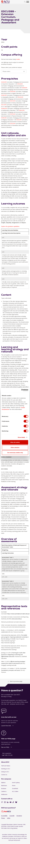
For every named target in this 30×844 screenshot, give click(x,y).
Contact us (4, 774)
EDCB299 (20, 84)
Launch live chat (6, 726)
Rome (13, 785)
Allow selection (15, 447)
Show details (21, 437)
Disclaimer (19, 815)
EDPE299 (13, 114)
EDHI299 (12, 101)
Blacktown (4, 785)
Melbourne (4, 794)
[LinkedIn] (7, 802)
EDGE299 (4, 95)
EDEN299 (13, 91)
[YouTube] (10, 802)
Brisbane (3, 788)
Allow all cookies (15, 442)
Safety (8, 818)
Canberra (3, 791)
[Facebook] (2, 802)
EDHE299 (20, 97)
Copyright (11, 815)
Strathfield (15, 788)
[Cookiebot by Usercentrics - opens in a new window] (21, 390)
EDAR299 (4, 82)
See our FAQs (5, 747)
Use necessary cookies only (15, 452)
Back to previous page (16, 681)
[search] (25, 2)
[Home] (7, 3)
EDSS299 (13, 123)
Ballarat (3, 782)
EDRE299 (4, 118)
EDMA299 (4, 108)
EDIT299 (3, 104)
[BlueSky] (16, 802)
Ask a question (6, 753)
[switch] (26, 421)
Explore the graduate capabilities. (10, 226)
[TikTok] (13, 802)
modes (18, 59)
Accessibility (4, 815)
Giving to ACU (5, 771)
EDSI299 (19, 119)
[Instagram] (5, 802)
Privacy (3, 818)
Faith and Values (5, 765)
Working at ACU (5, 768)
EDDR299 (24, 87)
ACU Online (15, 791)
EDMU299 (21, 110)
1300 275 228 (8, 755)
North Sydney (16, 782)
